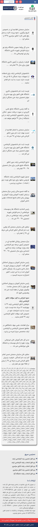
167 (20, 408)
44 (23, 377)
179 (4, 411)
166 (24, 408)
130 (8, 397)
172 (33, 411)
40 (3, 375)
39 (7, 375)
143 (21, 402)
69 (33, 384)
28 (15, 373)
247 (9, 431)
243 (28, 431)
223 (21, 424)
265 (23, 437)
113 (8, 393)
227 (3, 424)
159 (20, 406)
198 (24, 417)
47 (12, 377)
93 (13, 388)
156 (33, 406)
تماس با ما (5, 520)
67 (6, 381)
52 (27, 379)
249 (32, 433)
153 (13, 404)
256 (32, 435)
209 (12, 419)
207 (20, 419)
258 (22, 435)
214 (25, 422)
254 (10, 433)
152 (17, 404)
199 (21, 417)
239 (13, 428)
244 (23, 431)
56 (12, 379)
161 (12, 406)
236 (27, 428)
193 (13, 415)
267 (14, 437)
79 (29, 386)
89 (26, 388)
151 (21, 404)
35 (22, 375)
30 (8, 373)
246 (14, 431)
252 (19, 433)
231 (19, 426)
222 (25, 424)
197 (28, 417)
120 (15, 395)
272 (24, 440)
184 (17, 413)
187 (4, 413)
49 (4, 377)
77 (4, 384)
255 (5, 433)
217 (12, 422)
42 (30, 377)
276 (5, 440)
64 (17, 381)
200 (17, 417)
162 (8, 406)
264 (27, 437)
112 (12, 393)
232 (14, 426)
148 (33, 404)
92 (17, 388)
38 (11, 375)
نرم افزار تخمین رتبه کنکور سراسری (24, 470)
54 (19, 379)
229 (27, 426)
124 (33, 397)
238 (18, 428)
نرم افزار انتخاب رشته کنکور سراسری (23, 466)
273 (19, 440)
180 (33, 413)
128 (16, 397)
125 (28, 397)
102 (16, 390)
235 (32, 428)
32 (34, 375)
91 (20, 388)
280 (14, 442)
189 (28, 415)
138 (7, 399)
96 (3, 388)
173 (29, 411)
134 (24, 399)
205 (28, 419)
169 (12, 408)
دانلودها (34, 520)
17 (18, 370)
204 (33, 419)
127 (20, 397)
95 (6, 388)
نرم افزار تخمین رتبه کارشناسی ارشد (23, 458)
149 (29, 404)
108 (25, 393)
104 (8, 390)
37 (14, 375)
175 (20, 411)
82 (19, 386)
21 (5, 370)
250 (28, 433)
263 (32, 437)
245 (18, 431)
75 (11, 384)
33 (30, 375)
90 (23, 388)
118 (23, 395)
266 (18, 437)
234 (5, 426)
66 (10, 381)
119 (19, 395)
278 (22, 442)
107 (29, 393)
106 (33, 393)
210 (8, 419)
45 (19, 377)
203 (5, 417)
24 (29, 373)
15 (24, 370)
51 (30, 379)
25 (25, 373)
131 (5, 397)
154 (8, 404)
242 (32, 431)
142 (25, 402)
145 (12, 402)
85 (8, 386)
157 (28, 406)
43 (26, 377)
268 (9, 437)
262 (5, 435)
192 (17, 415)
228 (32, 426)
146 (8, 402)
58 (4, 379)
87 (34, 388)
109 (22, 393)
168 (16, 408)
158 (24, 406)
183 (21, 413)
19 (11, 370)
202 (9, 417)
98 (29, 390)
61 (27, 381)
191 (21, 415)
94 (10, 388)
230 (23, 426)
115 (34, 395)
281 (10, 442)
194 (9, 415)
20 (8, 370)
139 (2, 399)
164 (33, 408)
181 (29, 413)
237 (23, 428)
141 (29, 402)
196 (33, 417)
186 (8, 413)
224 (16, 424)
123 (4, 395)
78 (33, 386)
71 (26, 384)
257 (27, 435)
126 (24, 397)
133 (29, 399)
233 (10, 426)
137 (11, 399)
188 (32, 415)
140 (33, 402)
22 (2, 370)
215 (20, 422)
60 (31, 381)
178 (8, 411)
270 (32, 440)
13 (30, 370)
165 (28, 408)
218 (8, 422)
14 (27, 370)
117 (26, 395)
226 (7, 424)
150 (25, 404)
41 (33, 377)
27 (18, 373)
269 (5, 437)
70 (29, 384)
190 (24, 415)
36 (18, 375)
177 (12, 411)
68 (3, 381)
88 (30, 388)
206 (24, 419)
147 (4, 402)
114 (4, 393)
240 (9, 428)
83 (16, 386)
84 (12, 386)
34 (26, 375)
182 (25, 413)
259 (18, 435)
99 (26, 390)
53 (23, 379)
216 (16, 422)
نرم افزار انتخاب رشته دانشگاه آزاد (24, 473)
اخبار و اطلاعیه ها (21, 520)
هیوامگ (12, 520)
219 (4, 422)
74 (15, 384)
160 (16, 406)
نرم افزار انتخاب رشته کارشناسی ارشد (23, 462)
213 (29, 422)
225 (12, 424)
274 (14, 440)
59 (34, 381)
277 (27, 442)
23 (32, 373)
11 (2, 368)
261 (9, 435)
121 (12, 395)
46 (15, 377)
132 (33, 399)
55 (15, 379)
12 (33, 370)
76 (8, 384)
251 (24, 433)
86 (5, 386)
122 (8, 395)
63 (21, 381)
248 (5, 431)
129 (12, 397)
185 (12, 413)
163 (4, 406)
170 (8, 408)
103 (12, 390)
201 (13, 417)
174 (25, 411)
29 (11, 373)
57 (8, 379)
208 (16, 419)
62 (24, 381)
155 (4, 404)
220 (33, 424)
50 (34, 379)
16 (21, 370)
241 (5, 428)
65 (13, 381)
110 (18, 393)
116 (30, 395)
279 (18, 442)
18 (14, 370)
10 (4, 368)
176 (16, 411)
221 (29, 424)
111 (15, 393)
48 (8, 377)
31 (4, 373)
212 (33, 422)
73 (19, 384)
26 (22, 373)
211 (4, 419)
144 (16, 402)
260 (13, 435)
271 (28, 440)
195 (5, 415)
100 (23, 390)
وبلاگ (28, 520)
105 (4, 390)
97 (33, 390)
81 (23, 386)
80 (26, 386)
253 (15, 433)
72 (23, 384)
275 (10, 440)
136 (16, 399)
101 (19, 390)
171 (4, 408)
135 (20, 399)
